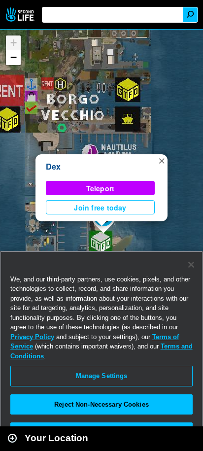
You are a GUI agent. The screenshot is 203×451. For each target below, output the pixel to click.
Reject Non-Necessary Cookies (101, 404)
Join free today (100, 207)
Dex (53, 166)
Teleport (100, 188)
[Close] (191, 265)
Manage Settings (102, 376)
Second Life (21, 14)
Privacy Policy (32, 337)
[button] (162, 160)
